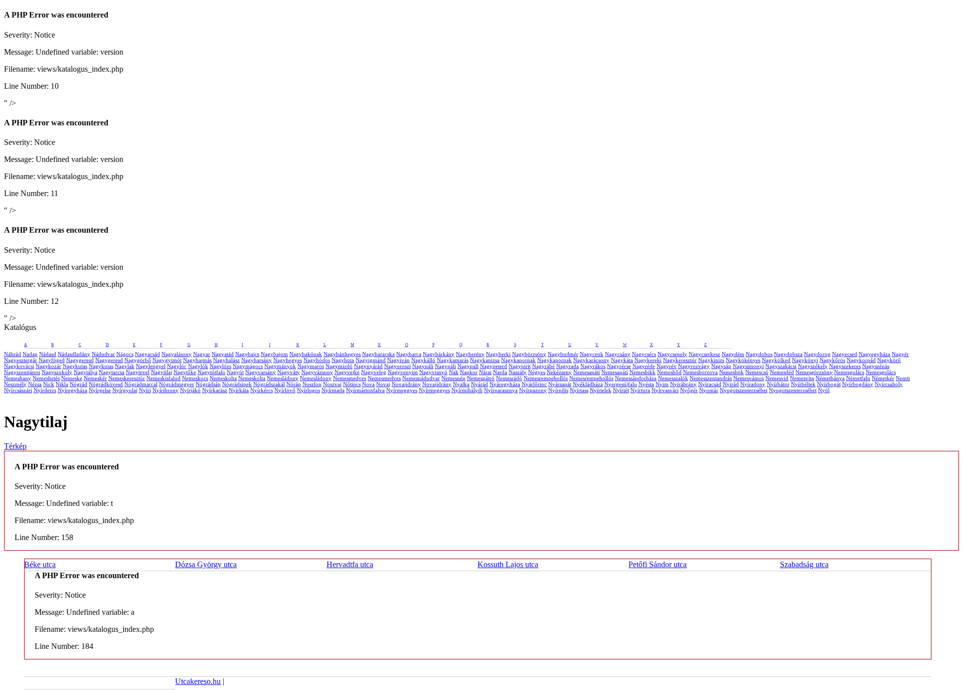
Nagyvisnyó (433, 372)
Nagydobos (759, 354)
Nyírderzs (45, 390)
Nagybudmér (563, 354)
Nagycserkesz (704, 354)
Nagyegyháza (874, 354)
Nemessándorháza (636, 378)
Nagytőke (185, 372)
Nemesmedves (349, 378)
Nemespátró (481, 378)
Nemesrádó (509, 378)
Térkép (15, 446)
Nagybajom (274, 354)
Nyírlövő (284, 390)
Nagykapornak (518, 360)
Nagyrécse (619, 366)
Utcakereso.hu (198, 681)
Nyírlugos (308, 390)
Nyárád (479, 384)
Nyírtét (621, 390)
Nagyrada (567, 366)
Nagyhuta (343, 360)
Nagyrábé (543, 366)
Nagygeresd (80, 360)
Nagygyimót (167, 360)
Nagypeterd (493, 366)
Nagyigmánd (371, 360)
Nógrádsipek (237, 384)
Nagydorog (817, 354)
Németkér (883, 378)
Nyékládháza (588, 384)
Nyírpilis (558, 390)
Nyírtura (640, 390)
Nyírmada (333, 390)
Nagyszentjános (22, 372)
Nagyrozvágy (694, 366)
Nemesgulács (849, 372)
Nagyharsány (256, 360)
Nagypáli (422, 366)
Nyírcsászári (18, 390)
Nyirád (731, 384)
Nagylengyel (151, 366)
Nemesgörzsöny (814, 372)
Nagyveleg (373, 372)
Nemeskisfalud (163, 378)
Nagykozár (48, 366)
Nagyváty (288, 372)
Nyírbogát (829, 384)
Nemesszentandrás (711, 378)
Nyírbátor (778, 384)
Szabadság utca (804, 564)
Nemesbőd (669, 372)
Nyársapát (559, 384)
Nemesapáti (586, 372)
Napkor (468, 372)
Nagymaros (310, 366)
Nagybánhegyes (342, 354)
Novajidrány (406, 384)
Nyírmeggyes (401, 390)
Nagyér (900, 354)
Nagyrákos (592, 366)
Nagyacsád (147, 354)
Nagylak (124, 366)
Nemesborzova (700, 372)
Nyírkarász (214, 390)
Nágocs (124, 354)
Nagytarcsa (111, 372)
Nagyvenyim (403, 372)
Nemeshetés (46, 378)
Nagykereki (648, 360)
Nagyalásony (177, 354)
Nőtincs (352, 384)
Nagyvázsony (317, 372)
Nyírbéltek (803, 384)
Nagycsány (617, 354)
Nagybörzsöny (529, 354)
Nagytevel (137, 372)
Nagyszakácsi (780, 366)
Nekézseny (559, 372)
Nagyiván (398, 360)
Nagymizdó (339, 366)
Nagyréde (643, 366)
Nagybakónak (305, 354)
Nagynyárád (368, 366)
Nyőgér (689, 390)
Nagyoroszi (397, 366)
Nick (48, 384)
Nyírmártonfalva (365, 390)
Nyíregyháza (72, 390)
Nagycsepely (672, 354)
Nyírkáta (239, 390)
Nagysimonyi (748, 366)
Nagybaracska (378, 354)
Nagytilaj (161, 372)
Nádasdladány (74, 354)
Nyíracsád (709, 384)
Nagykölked (776, 360)
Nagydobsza (788, 354)
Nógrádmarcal (140, 384)
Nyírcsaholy (889, 384)
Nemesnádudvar (421, 378)
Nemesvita (802, 378)
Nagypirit (520, 366)
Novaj (383, 384)
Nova (368, 384)
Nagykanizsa (485, 360)
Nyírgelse (100, 390)
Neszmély (15, 384)
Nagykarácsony (591, 360)
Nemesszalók (673, 378)
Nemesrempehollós (546, 378)
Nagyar (201, 354)
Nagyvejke (347, 372)
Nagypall (467, 366)
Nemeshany (17, 378)
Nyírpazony (533, 390)
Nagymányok (280, 366)
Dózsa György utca (206, 564)
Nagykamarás (452, 360)
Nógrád (78, 384)
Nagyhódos (316, 360)
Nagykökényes (743, 360)
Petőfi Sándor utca (657, 564)
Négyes (536, 372)
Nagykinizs (711, 360)
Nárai (485, 372)
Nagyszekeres (845, 366)
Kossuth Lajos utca (507, 564)
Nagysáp (721, 366)
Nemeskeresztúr (126, 378)
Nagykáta (622, 360)
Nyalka (461, 384)
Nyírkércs (261, 390)
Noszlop (312, 384)
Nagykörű (889, 360)
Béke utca (40, 564)
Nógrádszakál (269, 384)
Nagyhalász (226, 360)
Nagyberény (470, 354)
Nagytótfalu (211, 372)
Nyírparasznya (501, 390)
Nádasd (47, 354)
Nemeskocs (195, 378)
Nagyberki (498, 354)
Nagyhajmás (197, 360)
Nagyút (235, 372)
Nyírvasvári (665, 390)
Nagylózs (220, 366)
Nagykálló (423, 360)
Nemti (903, 378)
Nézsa (35, 384)
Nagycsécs (644, 354)
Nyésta (646, 384)
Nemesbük (731, 372)
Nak (453, 372)
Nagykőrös (832, 360)
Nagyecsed (844, 354)
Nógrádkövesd (106, 384)
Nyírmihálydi (467, 390)
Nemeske (71, 378)
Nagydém (733, 354)
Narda (500, 372)
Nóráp (293, 384)
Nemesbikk (642, 372)
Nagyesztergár (20, 360)
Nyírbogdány (857, 384)
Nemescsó (756, 372)
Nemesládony (282, 378)
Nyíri (145, 390)
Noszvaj (332, 384)
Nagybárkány (438, 354)
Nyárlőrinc (534, 384)
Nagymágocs (248, 366)
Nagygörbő (137, 360)
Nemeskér (95, 378)
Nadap (30, 354)
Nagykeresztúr (680, 360)
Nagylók (198, 366)
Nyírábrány (683, 384)
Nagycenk (591, 354)
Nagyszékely (813, 366)
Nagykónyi (805, 360)
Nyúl (824, 390)
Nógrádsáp (208, 384)
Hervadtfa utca (350, 564)
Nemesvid (776, 378)
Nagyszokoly (57, 372)
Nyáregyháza (505, 384)
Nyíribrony (165, 390)
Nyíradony (752, 384)
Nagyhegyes (287, 360)
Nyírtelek (600, 390)
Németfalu (858, 378)
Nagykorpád (861, 360)
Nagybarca (408, 354)
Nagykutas (75, 366)
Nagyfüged (52, 360)
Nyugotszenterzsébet (743, 390)
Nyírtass (579, 390)
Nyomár (708, 390)
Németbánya (830, 378)
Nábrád (12, 354)
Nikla (62, 384)
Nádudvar (103, 354)
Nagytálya (85, 372)
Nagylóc (177, 366)
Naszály (518, 372)
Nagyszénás (875, 366)
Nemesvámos (748, 378)
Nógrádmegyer (176, 384)
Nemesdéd (782, 372)
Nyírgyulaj (124, 390)
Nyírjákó (190, 390)
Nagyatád (223, 354)
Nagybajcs (247, 354)
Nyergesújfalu (620, 384)
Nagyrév (667, 366)
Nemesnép (453, 378)
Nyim (662, 384)
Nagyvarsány (260, 372)
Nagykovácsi (19, 366)
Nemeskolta (223, 378)
